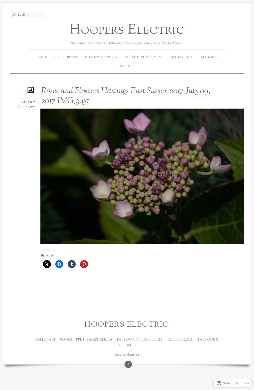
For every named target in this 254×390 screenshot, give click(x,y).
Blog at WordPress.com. (127, 355)
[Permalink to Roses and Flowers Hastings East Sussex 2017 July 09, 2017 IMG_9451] (31, 89)
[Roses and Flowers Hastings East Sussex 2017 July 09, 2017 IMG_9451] (142, 242)
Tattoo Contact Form (143, 56)
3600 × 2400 (26, 106)
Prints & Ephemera (101, 56)
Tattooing (208, 56)
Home (42, 56)
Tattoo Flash (180, 56)
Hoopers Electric (127, 30)
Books (72, 56)
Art (56, 56)
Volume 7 (127, 66)
